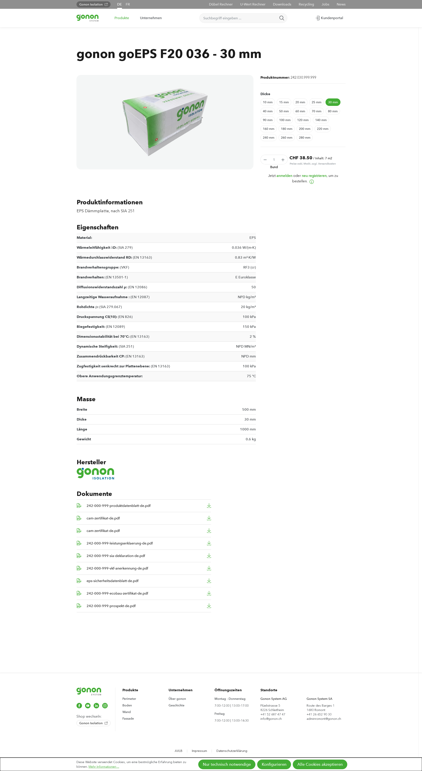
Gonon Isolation (91, 4)
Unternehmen (181, 690)
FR (128, 4)
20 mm (300, 102)
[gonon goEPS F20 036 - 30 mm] (165, 122)
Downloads (282, 4)
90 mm (268, 120)
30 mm (333, 102)
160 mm (268, 129)
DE (119, 4)
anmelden (284, 176)
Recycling (306, 4)
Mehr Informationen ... (104, 767)
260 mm (286, 138)
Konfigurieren (274, 764)
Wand (126, 712)
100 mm (285, 120)
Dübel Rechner (221, 4)
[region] (165, 122)
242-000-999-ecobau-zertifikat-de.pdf (117, 593)
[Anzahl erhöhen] (283, 159)
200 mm (304, 129)
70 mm (316, 111)
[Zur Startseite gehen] (87, 18)
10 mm (268, 102)
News (341, 4)
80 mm (333, 111)
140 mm (321, 120)
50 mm (284, 111)
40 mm (268, 111)
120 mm (303, 120)
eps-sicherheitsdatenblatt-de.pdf (112, 581)
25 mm (316, 102)
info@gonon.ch (271, 719)
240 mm (268, 138)
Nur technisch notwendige (227, 764)
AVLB (178, 751)
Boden (127, 705)
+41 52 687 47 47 (272, 714)
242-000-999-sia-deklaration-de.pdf (116, 556)
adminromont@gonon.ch (324, 719)
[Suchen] (281, 18)
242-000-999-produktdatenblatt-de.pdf (119, 506)
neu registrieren (314, 176)
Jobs (325, 4)
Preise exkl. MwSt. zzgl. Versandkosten (313, 163)
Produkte (130, 690)
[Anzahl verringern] (265, 159)
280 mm (304, 138)
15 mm (284, 102)
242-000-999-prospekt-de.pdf (111, 606)
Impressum (199, 751)
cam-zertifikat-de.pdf (103, 518)
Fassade (128, 718)
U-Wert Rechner (253, 4)
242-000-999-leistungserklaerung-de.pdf (120, 543)
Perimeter (129, 699)
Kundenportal (331, 18)
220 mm (322, 129)
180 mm (286, 129)
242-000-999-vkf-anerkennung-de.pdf (117, 568)
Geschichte (176, 705)
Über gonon (177, 699)
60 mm (300, 111)
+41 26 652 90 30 (319, 714)
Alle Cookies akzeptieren (320, 764)
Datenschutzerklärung (231, 751)
